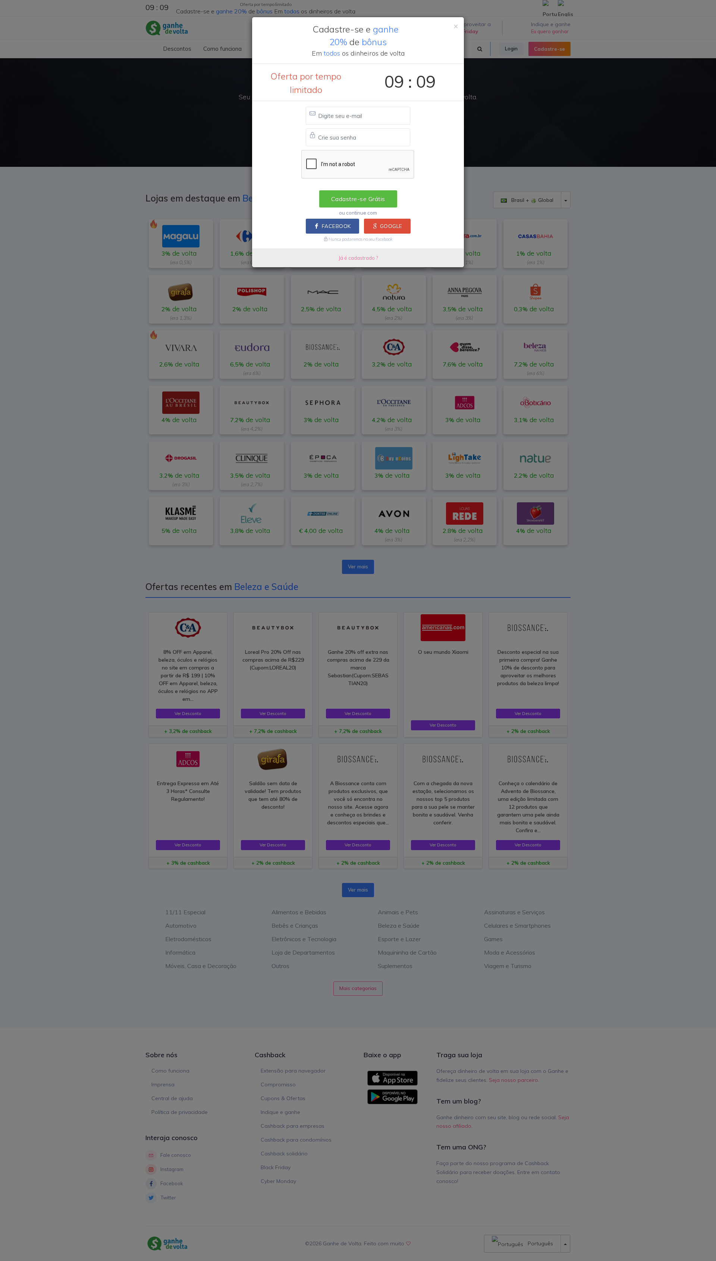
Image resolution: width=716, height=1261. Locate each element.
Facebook (336, 226)
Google (391, 226)
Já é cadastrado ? (358, 258)
